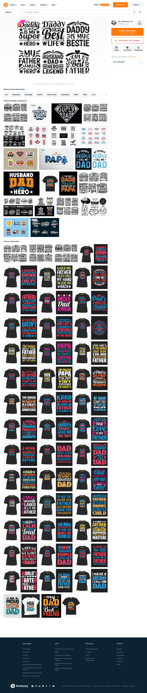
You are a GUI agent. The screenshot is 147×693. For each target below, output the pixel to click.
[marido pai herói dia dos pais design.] (21, 184)
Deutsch (120, 658)
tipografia (16, 95)
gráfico (40, 95)
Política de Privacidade (112, 686)
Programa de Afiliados (63, 655)
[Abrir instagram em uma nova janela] (36, 686)
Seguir (140, 24)
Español (120, 652)
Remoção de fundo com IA (32, 673)
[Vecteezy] (5, 5)
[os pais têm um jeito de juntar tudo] (20, 302)
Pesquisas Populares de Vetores (63, 659)
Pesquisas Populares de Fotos (63, 664)
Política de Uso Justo (128, 686)
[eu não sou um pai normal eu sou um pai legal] (91, 454)
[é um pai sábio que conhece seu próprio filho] (91, 505)
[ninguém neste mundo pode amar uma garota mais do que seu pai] (91, 353)
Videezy (25, 655)
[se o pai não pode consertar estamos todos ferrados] (91, 403)
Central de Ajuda (91, 649)
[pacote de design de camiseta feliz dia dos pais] (15, 113)
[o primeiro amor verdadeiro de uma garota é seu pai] (91, 429)
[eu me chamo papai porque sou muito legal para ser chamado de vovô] (55, 378)
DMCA (57, 652)
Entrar (136, 5)
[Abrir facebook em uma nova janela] (32, 686)
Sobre (87, 655)
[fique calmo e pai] (55, 403)
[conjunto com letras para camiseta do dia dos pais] (64, 135)
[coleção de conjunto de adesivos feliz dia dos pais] (20, 159)
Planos (96, 5)
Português (120, 655)
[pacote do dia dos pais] (14, 135)
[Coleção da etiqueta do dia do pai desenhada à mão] (94, 206)
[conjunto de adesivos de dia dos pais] (16, 227)
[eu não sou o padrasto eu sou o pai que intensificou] (91, 555)
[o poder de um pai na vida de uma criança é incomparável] (20, 403)
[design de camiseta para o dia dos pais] (94, 254)
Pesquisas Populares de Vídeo (63, 669)
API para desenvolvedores (32, 665)
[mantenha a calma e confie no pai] (20, 530)
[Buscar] (134, 12)
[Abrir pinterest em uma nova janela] (43, 686)
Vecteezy (26, 652)
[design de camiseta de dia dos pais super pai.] (66, 113)
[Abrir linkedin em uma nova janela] (39, 686)
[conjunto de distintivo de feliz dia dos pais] (37, 135)
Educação (26, 661)
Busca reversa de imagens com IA (32, 669)
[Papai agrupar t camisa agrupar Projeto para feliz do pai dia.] (18, 206)
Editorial (43, 5)
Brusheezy (26, 649)
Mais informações (119, 62)
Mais (53, 5)
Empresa (26, 658)
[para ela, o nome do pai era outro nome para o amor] (55, 505)
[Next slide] (104, 94)
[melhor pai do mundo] (55, 479)
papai (94, 95)
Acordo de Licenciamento (64, 649)
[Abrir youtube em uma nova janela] (53, 686)
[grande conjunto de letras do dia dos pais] (45, 227)
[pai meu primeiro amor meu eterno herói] (91, 378)
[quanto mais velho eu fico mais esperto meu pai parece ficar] (55, 580)
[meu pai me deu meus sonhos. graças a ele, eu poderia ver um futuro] (20, 378)
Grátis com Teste (127, 32)
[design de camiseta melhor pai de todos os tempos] (55, 302)
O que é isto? (132, 57)
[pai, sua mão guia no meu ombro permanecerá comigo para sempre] (20, 479)
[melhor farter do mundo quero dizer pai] (20, 580)
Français (120, 661)
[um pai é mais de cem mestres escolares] (91, 530)
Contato (88, 652)
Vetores (12, 5)
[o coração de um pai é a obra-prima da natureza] (20, 353)
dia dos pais (51, 95)
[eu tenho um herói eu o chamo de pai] (91, 580)
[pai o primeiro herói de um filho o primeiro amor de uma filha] (91, 479)
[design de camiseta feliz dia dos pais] (94, 135)
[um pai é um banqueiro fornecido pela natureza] (20, 429)
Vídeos (32, 5)
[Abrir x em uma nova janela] (50, 686)
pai (6, 95)
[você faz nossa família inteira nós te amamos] (55, 530)
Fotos (23, 5)
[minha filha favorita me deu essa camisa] (55, 429)
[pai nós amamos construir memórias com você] (55, 454)
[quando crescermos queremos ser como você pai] (20, 555)
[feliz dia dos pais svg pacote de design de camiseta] (96, 113)
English (119, 649)
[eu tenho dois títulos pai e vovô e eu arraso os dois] (91, 328)
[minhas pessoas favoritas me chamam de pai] (55, 555)
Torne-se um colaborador (90, 659)
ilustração (28, 95)
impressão (65, 95)
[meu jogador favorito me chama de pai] (20, 505)
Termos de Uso (98, 686)
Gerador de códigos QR (31, 676)
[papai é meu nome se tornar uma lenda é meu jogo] (55, 353)
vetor (85, 95)
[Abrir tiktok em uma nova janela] (46, 686)
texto (76, 95)
